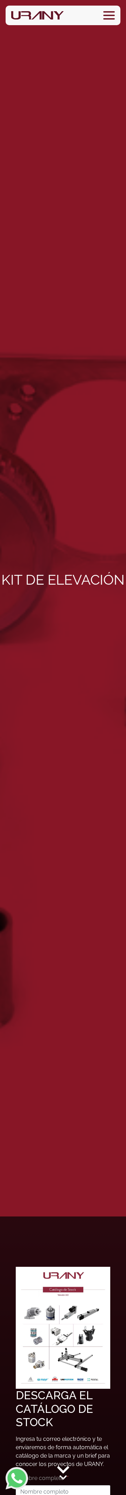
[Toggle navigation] (109, 15)
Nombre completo (40, 1478)
